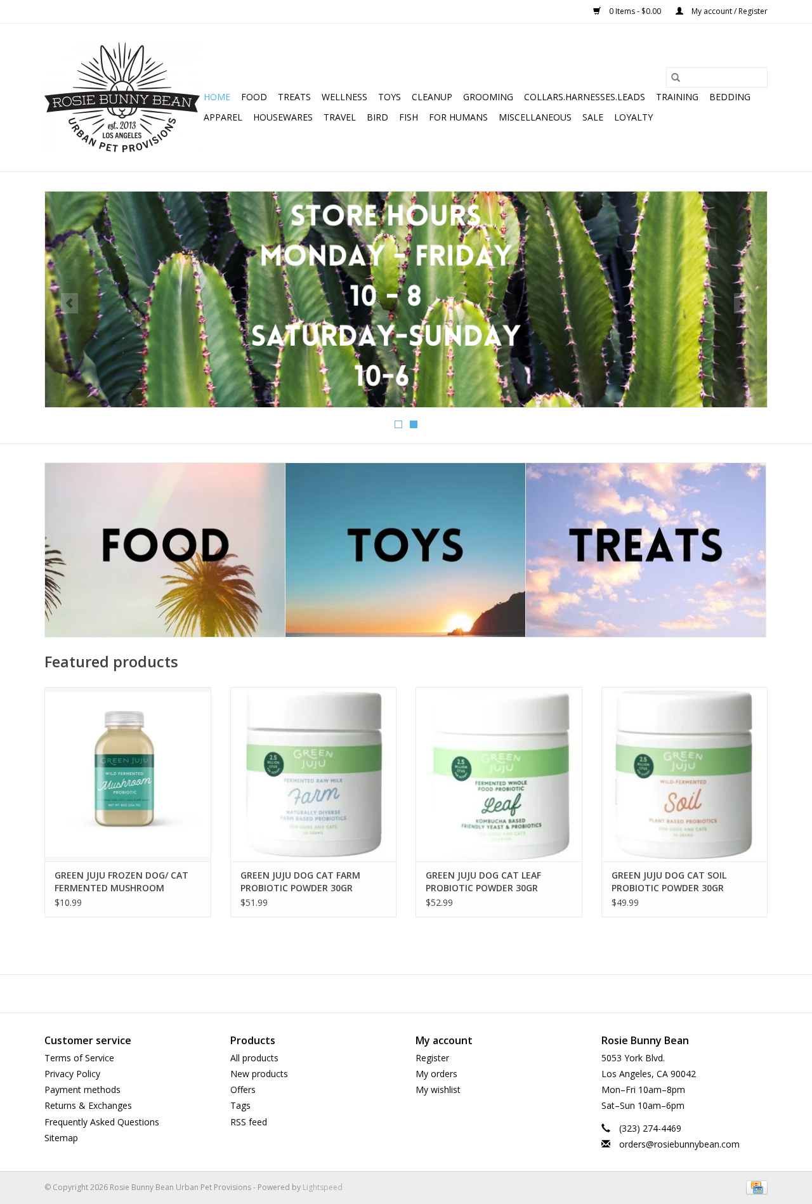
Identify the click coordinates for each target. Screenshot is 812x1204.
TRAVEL (340, 117)
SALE (592, 117)
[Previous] (69, 303)
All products (254, 1058)
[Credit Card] (755, 1186)
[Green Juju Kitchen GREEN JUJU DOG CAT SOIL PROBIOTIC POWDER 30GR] (684, 774)
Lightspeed (323, 1187)
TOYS (389, 97)
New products (259, 1074)
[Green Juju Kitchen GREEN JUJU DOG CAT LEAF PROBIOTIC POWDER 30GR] (499, 774)
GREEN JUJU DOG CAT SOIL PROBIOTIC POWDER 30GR (669, 881)
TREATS (294, 97)
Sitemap (61, 1138)
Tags (240, 1105)
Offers (243, 1089)
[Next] (742, 303)
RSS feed (248, 1122)
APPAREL (223, 117)
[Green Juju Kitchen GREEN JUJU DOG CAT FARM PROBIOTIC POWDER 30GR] (313, 774)
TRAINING (677, 97)
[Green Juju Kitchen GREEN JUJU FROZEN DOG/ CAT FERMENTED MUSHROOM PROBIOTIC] (127, 774)
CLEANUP (432, 97)
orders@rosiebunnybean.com (679, 1144)
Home (217, 97)
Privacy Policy (72, 1074)
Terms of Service (79, 1058)
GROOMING (488, 97)
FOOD (254, 97)
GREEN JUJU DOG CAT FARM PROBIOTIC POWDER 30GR (300, 881)
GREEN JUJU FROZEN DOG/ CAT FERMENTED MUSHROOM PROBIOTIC (121, 881)
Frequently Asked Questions (101, 1122)
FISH (408, 117)
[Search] (675, 77)
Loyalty (633, 117)
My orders (436, 1074)
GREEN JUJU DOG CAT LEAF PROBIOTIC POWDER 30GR (483, 881)
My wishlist (438, 1089)
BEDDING (729, 97)
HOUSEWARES (283, 117)
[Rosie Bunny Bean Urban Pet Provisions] (122, 97)
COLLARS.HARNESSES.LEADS (584, 97)
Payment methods (82, 1089)
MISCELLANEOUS (535, 117)
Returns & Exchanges (88, 1105)
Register (432, 1058)
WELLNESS (344, 97)
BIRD (377, 117)
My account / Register (729, 11)
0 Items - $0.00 (635, 11)
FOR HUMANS (458, 117)
